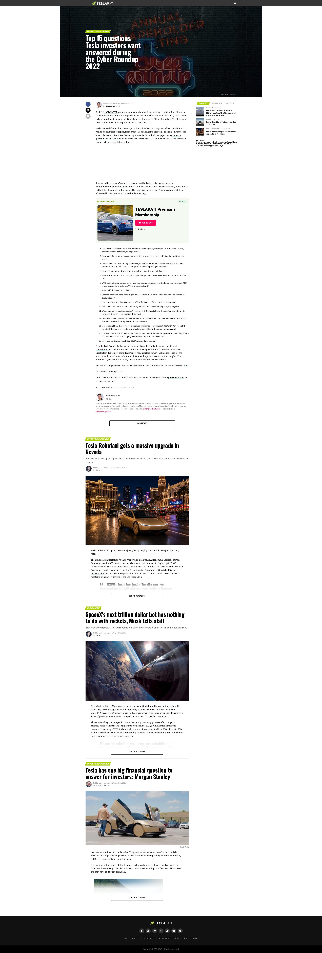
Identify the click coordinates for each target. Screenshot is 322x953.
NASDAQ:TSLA (111, 112)
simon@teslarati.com (151, 409)
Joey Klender (101, 785)
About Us (137, 938)
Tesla (124, 388)
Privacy (195, 938)
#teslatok (214, 144)
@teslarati (200, 140)
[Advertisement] (142, 163)
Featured (116, 388)
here (186, 365)
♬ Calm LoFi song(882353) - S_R (209, 146)
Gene (98, 470)
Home (126, 938)
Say (123, 186)
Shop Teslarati (108, 202)
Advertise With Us (169, 938)
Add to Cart (147, 223)
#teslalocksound (225, 144)
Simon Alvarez (111, 106)
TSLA (132, 388)
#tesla (206, 144)
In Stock (182, 201)
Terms (185, 938)
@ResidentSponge (103, 411)
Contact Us (150, 938)
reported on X (97, 573)
